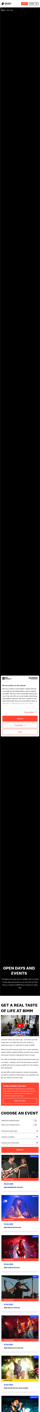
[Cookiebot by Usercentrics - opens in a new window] (29, 678)
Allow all (20, 718)
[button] (33, 3)
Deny (20, 732)
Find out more (20, 1101)
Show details (29, 712)
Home (3, 10)
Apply (24, 4)
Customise (19, 725)
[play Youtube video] (20, 1025)
